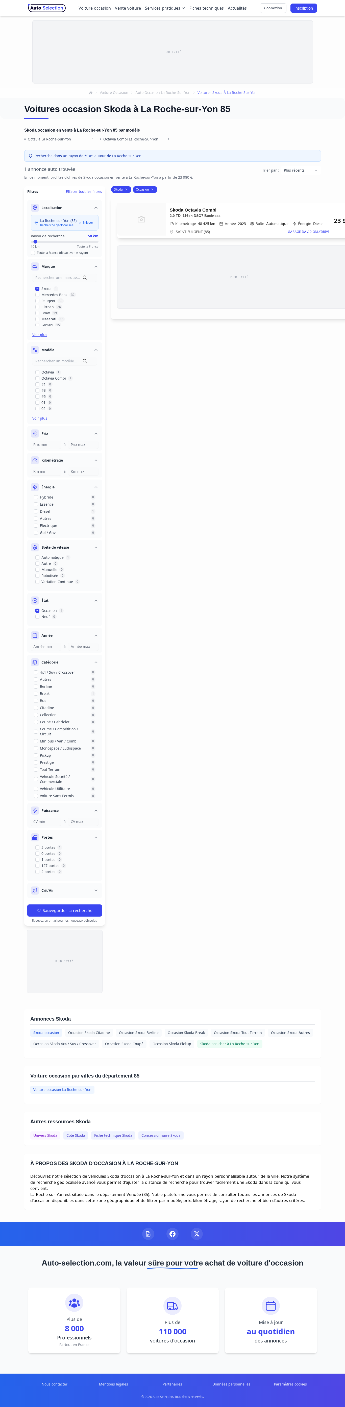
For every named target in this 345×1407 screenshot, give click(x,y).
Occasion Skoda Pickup (172, 1044)
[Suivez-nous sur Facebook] (172, 1234)
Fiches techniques (206, 8)
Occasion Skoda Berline (139, 1032)
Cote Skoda (75, 1135)
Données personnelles (231, 1384)
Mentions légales (113, 1384)
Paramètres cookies (290, 1384)
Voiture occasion (95, 8)
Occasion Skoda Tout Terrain (238, 1032)
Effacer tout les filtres (84, 191)
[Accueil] (91, 93)
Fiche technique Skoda (113, 1135)
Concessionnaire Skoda (161, 1135)
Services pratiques (162, 8)
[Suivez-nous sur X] (197, 1234)
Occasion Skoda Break (186, 1032)
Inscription (303, 8)
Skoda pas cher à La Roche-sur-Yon (229, 1044)
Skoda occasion (46, 1032)
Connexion (273, 8)
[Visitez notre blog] (148, 1234)
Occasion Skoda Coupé (124, 1044)
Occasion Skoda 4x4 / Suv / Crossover (64, 1044)
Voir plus (39, 335)
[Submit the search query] (85, 278)
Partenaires (172, 1384)
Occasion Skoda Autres (290, 1032)
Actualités (237, 8)
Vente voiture (128, 8)
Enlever (88, 222)
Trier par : (270, 170)
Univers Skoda (45, 1135)
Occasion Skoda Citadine (89, 1032)
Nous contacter (54, 1384)
